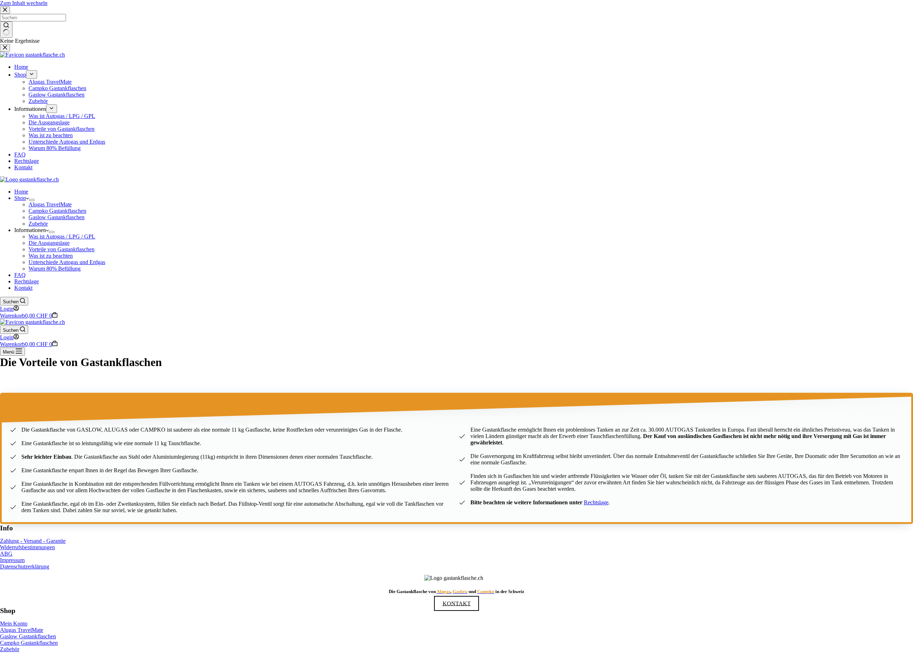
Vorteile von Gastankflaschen (62, 249)
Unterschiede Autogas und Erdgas (67, 262)
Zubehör (38, 224)
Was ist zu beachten (51, 256)
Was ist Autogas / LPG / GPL (62, 236)
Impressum (12, 560)
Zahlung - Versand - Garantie (33, 541)
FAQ (20, 275)
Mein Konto (13, 624)
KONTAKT (457, 603)
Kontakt (23, 288)
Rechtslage (26, 281)
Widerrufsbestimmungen (27, 547)
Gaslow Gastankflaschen (57, 217)
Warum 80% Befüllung (55, 269)
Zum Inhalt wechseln (23, 3)
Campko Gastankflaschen (57, 211)
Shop (20, 198)
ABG (6, 554)
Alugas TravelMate (50, 204)
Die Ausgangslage (49, 243)
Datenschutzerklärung (24, 566)
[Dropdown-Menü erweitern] (32, 200)
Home (21, 192)
